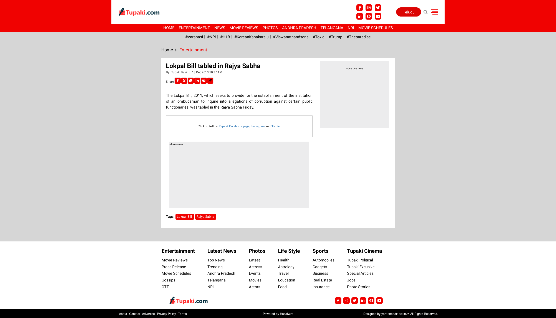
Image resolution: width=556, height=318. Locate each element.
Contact (134, 313)
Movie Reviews (244, 27)
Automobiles (323, 260)
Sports (320, 251)
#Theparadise (359, 37)
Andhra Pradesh (299, 27)
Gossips (168, 280)
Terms (182, 313)
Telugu (409, 12)
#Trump (335, 37)
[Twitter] (184, 80)
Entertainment (194, 27)
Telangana (332, 27)
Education (286, 280)
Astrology (286, 266)
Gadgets (320, 266)
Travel (283, 273)
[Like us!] (359, 7)
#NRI (211, 37)
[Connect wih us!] (359, 16)
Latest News (221, 251)
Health (284, 260)
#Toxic (318, 37)
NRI (351, 27)
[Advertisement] (19, 129)
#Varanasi (194, 37)
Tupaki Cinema (364, 251)
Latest (254, 260)
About (123, 313)
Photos (270, 27)
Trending (215, 266)
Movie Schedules (375, 27)
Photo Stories (358, 287)
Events (255, 273)
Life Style (289, 251)
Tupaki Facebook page (234, 126)
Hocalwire (286, 313)
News (219, 27)
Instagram (258, 126)
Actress (255, 266)
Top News (216, 260)
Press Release (174, 266)
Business (320, 273)
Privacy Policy (166, 313)
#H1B (225, 37)
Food (282, 287)
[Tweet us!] (369, 7)
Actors (254, 287)
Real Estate (322, 280)
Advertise (148, 313)
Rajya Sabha (206, 217)
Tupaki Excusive (361, 266)
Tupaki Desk (179, 72)
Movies (255, 280)
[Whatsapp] (190, 80)
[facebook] (177, 80)
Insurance (321, 287)
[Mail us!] (378, 16)
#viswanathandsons (290, 37)
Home (168, 27)
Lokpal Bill (185, 217)
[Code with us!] (369, 16)
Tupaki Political (360, 260)
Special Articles (360, 273)
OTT (165, 287)
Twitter (276, 126)
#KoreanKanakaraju (251, 37)
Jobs (351, 280)
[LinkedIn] (197, 80)
